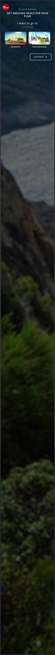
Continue (38, 56)
